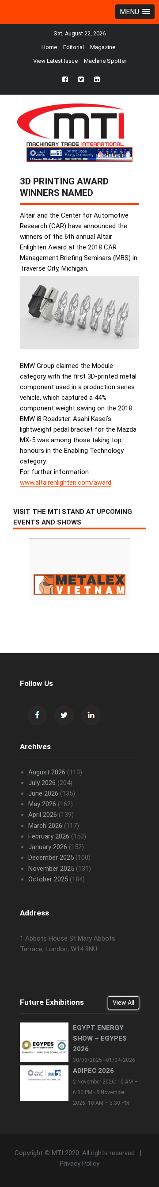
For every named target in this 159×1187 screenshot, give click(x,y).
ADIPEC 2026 (93, 1071)
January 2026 (47, 847)
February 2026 (48, 836)
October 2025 (48, 879)
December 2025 (51, 858)
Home (49, 47)
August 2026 (46, 772)
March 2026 (45, 826)
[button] (135, 11)
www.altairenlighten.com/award (65, 482)
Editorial (73, 47)
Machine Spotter (105, 60)
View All (123, 1002)
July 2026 (42, 783)
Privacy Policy (79, 1164)
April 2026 (42, 815)
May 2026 (42, 804)
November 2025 (51, 869)
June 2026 (43, 793)
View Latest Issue (55, 60)
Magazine (102, 47)
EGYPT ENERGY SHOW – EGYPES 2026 (100, 1038)
